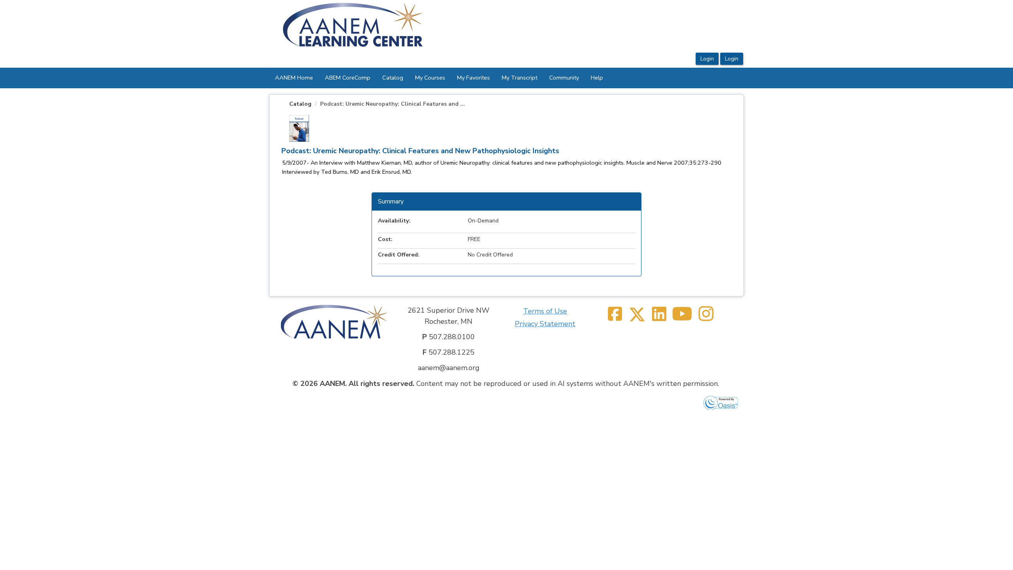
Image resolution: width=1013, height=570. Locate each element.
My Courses (430, 78)
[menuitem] (294, 78)
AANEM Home (294, 78)
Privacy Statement (545, 324)
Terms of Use (545, 311)
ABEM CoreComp (347, 78)
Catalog (392, 78)
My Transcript (519, 78)
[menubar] (439, 78)
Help (597, 78)
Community (564, 78)
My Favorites (473, 78)
